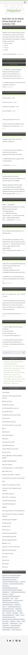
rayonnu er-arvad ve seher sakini (11, 546)
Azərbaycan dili (6, 526)
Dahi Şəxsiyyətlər (20, 366)
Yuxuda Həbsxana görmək (9, 500)
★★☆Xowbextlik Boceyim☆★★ (10, 408)
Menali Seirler (6, 432)
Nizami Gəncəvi (6, 530)
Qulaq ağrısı (5, 438)
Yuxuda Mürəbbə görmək (8, 504)
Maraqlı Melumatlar (9, 372)
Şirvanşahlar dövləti (7, 411)
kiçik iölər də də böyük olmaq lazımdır (11, 575)
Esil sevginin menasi (7, 553)
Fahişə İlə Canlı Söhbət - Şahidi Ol (11, 474)
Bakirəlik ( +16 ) (6, 543)
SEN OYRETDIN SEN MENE (8, 604)
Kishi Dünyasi (18, 381)
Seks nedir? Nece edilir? (8, 442)
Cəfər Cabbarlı (6, 392)
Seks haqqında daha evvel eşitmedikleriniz (13, 510)
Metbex (23, 368)
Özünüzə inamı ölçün (14, 134)
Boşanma (9, 613)
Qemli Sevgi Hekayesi (8, 435)
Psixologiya (7, 361)
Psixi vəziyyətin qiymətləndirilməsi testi (14, 225)
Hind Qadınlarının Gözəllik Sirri (10, 588)
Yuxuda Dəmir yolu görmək (9, 533)
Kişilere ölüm (5, 560)
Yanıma (17, 615)
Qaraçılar (19, 610)
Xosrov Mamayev (6, 629)
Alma (3, 481)
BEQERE (4, 507)
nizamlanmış (18, 608)
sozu (21, 623)
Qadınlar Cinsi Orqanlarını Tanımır (11, 485)
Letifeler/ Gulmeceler (9, 366)
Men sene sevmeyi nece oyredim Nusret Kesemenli (13, 619)
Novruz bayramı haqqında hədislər (11, 577)
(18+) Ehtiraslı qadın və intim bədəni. (12, 425)
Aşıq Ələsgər (5, 563)
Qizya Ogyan (15, 613)
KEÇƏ (4, 613)
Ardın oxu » (20, 54)
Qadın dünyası (16, 368)
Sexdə (21, 613)
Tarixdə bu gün (7, 374)
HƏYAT (16, 598)
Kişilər (22, 615)
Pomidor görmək (6, 523)
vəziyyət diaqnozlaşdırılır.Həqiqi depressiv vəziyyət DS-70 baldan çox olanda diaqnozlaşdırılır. (14, 62)
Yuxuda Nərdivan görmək (9, 421)
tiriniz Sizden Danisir (15, 625)
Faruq (23, 621)
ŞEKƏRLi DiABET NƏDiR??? (9, 461)
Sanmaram (12, 621)
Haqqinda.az (14, 10)
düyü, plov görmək (7, 464)
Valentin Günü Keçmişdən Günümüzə (11, 627)
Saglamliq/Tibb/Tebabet (16, 361)
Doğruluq (5, 594)
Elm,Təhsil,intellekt (9, 381)
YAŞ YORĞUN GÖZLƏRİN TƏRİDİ (9, 617)
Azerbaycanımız (8, 368)
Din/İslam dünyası (15, 370)
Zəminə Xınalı (6, 585)
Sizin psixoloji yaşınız (14, 92)
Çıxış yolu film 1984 (18, 600)
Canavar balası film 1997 (8, 608)
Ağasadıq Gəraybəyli (7, 600)
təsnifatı (11, 594)
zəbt (12, 598)
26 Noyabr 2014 (6, 592)
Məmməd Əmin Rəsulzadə (9, 550)
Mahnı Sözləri (7, 383)
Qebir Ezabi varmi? (7, 471)
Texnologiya (7, 370)
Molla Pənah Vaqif (7, 401)
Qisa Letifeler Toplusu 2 (8, 494)
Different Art (15, 383)
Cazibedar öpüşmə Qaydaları (9, 519)
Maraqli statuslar (16, 379)
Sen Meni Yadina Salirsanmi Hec (18, 592)
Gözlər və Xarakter (14, 199)
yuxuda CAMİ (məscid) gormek (10, 449)
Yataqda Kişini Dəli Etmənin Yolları (11, 415)
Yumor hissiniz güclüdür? (14, 258)
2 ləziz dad (5, 583)
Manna (4, 428)
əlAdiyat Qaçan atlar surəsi (14, 606)
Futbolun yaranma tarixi (8, 615)
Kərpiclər (23, 581)
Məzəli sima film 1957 (16, 629)
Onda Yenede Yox (14, 623)
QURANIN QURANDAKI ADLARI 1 (9, 610)
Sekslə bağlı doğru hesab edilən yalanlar (12, 590)
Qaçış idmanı (5, 623)
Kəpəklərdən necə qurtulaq (16, 583)
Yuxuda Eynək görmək (8, 445)
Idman (23, 379)
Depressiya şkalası (14, 27)
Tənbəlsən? (14, 289)
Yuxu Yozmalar (18, 377)
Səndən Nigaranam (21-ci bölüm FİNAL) (12, 468)
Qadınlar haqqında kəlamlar (9, 540)
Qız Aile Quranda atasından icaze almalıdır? (13, 478)
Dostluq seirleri (6, 452)
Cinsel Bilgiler (7, 379)
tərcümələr (17, 604)
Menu (25, 2)
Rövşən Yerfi (5, 621)
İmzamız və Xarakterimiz (14, 171)
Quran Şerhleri (6, 418)
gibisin (18, 621)
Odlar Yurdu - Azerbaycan (9, 497)
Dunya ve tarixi (16, 374)
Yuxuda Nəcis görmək (8, 405)
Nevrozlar (4, 557)
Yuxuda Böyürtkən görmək (9, 536)
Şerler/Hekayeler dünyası (10, 364)
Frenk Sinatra (6, 625)
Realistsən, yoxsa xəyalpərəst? (14, 321)
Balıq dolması (6, 598)
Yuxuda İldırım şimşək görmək (9, 579)
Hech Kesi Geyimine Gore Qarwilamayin (11, 596)
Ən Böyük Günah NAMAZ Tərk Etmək (11, 581)
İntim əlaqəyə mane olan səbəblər (11, 602)
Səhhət (4, 606)
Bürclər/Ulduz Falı (8, 377)
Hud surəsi (5, 567)
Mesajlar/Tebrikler (19, 372)
